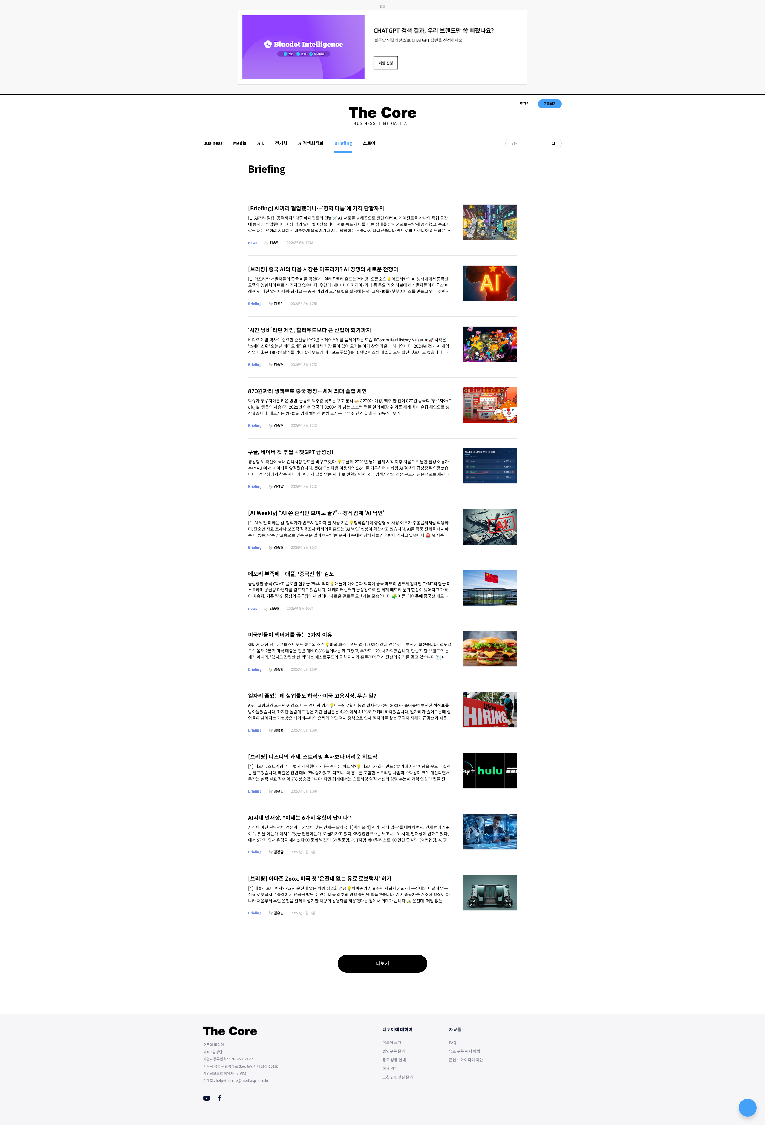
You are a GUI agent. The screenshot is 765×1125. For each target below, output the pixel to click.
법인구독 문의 (393, 1051)
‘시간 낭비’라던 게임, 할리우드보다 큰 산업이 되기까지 (309, 330)
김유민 (279, 303)
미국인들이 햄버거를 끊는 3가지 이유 (290, 635)
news (252, 242)
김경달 (279, 486)
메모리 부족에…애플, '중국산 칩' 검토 (291, 574)
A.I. (407, 123)
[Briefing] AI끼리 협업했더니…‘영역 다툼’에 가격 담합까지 (316, 208)
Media (390, 123)
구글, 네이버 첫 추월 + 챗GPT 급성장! (290, 452)
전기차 (281, 143)
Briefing (254, 303)
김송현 (274, 242)
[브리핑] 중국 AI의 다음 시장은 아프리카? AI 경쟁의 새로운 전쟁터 (323, 269)
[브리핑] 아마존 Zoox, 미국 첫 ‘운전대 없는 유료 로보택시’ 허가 (320, 879)
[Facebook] (219, 1098)
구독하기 (549, 104)
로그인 (525, 104)
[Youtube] (206, 1098)
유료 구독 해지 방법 (464, 1051)
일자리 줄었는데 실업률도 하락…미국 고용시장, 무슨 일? (312, 696)
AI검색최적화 (311, 143)
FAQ (452, 1043)
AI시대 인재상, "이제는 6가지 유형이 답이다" (299, 818)
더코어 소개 (391, 1043)
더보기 (382, 963)
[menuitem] (364, 123)
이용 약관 (390, 1069)
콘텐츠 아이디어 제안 (466, 1060)
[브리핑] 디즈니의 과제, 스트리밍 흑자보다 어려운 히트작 (312, 757)
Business (364, 123)
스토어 (369, 143)
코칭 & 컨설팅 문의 (397, 1077)
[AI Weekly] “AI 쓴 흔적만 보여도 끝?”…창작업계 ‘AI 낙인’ (316, 513)
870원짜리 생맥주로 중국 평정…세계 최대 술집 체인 (307, 391)
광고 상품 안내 (394, 1060)
